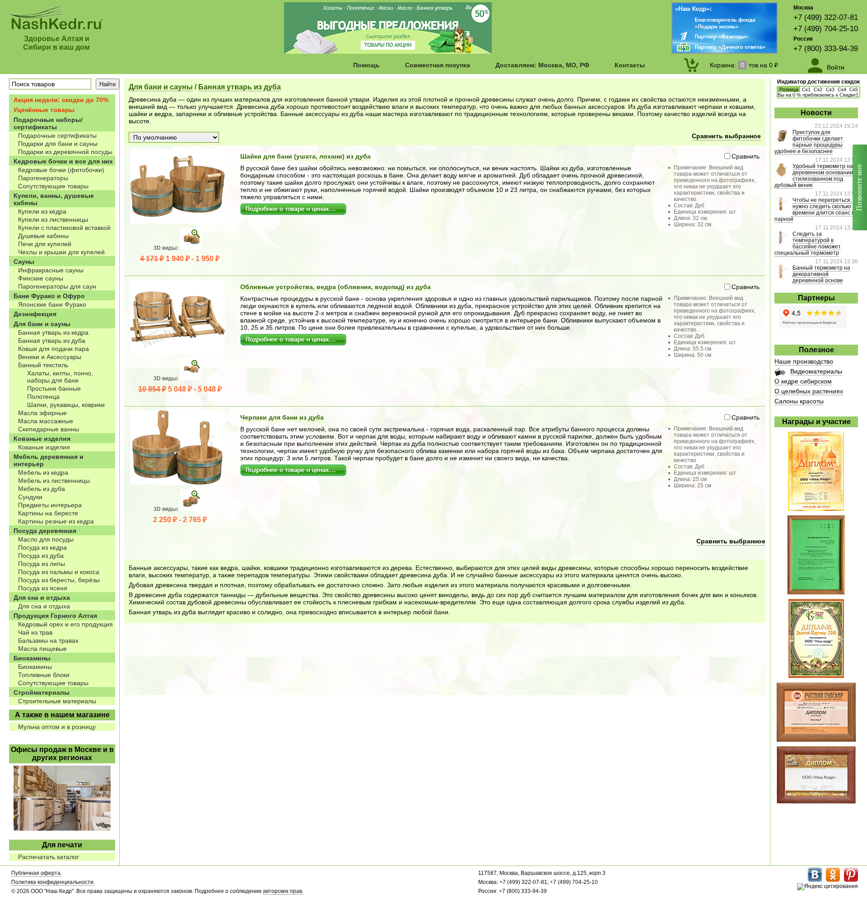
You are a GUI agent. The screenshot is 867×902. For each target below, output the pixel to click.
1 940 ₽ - (179, 258)
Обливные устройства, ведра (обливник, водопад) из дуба (335, 286)
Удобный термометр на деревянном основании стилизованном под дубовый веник (813, 175)
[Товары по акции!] (388, 51)
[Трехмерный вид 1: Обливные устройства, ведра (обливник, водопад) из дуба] (190, 378)
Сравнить (746, 156)
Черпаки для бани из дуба (282, 417)
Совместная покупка (437, 65)
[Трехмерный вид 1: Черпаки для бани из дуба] (190, 509)
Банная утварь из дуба (239, 87)
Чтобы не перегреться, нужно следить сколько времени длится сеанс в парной (814, 209)
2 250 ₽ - (180, 519)
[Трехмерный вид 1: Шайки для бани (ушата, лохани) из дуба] (190, 248)
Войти (835, 67)
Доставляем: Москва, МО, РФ (542, 65)
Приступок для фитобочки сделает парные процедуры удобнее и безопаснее (808, 141)
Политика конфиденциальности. (53, 882)
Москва (803, 8)
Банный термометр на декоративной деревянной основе (821, 274)
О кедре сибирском (803, 381)
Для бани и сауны (161, 87)
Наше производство (803, 361)
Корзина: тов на (744, 65)
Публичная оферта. (36, 873)
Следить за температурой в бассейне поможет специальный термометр (807, 243)
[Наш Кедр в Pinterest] (851, 880)
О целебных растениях (808, 391)
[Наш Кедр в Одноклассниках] (833, 880)
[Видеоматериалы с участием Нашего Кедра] (780, 373)
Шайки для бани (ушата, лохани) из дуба (305, 156)
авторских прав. (283, 891)
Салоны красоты (799, 401)
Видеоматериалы (816, 371)
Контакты (630, 65)
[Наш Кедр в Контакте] (815, 880)
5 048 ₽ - (180, 389)
